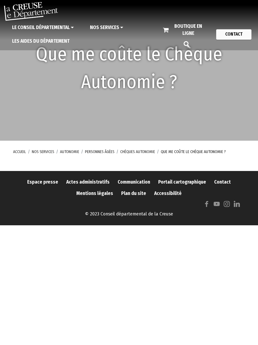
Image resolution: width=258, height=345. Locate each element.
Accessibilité (168, 193)
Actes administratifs (88, 182)
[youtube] (217, 205)
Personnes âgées (99, 151)
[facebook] (207, 205)
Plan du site (133, 193)
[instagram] (227, 205)
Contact (222, 182)
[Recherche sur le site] (186, 43)
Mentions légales (94, 193)
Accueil (19, 151)
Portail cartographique (182, 182)
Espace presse (42, 182)
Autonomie (69, 151)
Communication (134, 182)
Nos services (43, 151)
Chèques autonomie (137, 151)
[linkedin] (237, 205)
